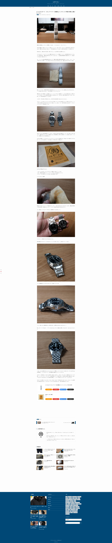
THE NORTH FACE (74, 511)
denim (79, 498)
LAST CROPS (67, 505)
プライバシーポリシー (54, 540)
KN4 (41, 437)
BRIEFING (70, 498)
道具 (37, 14)
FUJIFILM (78, 499)
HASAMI (72, 502)
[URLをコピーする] (1, 273)
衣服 (50, 501)
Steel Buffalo (67, 511)
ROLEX (69, 509)
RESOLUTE (77, 508)
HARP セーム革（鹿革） (49, 394)
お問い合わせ (59, 540)
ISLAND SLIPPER (77, 502)
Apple (66, 496)
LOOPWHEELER (75, 505)
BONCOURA (79, 496)
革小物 (50, 505)
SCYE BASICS (73, 509)
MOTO (71, 506)
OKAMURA (67, 508)
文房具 (50, 497)
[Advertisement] (56, 410)
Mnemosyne (67, 506)
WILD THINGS (75, 512)
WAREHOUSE (67, 512)
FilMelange (75, 499)
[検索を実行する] (81, 523)
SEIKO (76, 509)
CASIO (73, 498)
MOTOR (74, 506)
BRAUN (67, 498)
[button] (1, 270)
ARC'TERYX (69, 496)
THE (70, 511)
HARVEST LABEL (68, 502)
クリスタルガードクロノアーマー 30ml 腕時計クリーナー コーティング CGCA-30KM (58, 384)
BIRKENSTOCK (74, 496)
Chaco (76, 498)
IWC (40, 14)
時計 (50, 499)
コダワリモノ (56, 1)
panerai (71, 508)
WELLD (71, 512)
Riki (66, 509)
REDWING (74, 508)
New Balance (77, 506)
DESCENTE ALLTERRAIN (69, 499)
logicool (71, 505)
